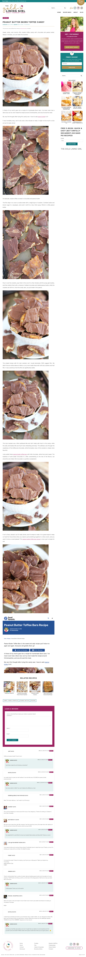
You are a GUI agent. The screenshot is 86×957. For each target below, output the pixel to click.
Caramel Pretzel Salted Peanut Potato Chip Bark (22, 694)
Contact (22, 947)
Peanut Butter (24, 700)
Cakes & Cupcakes (39, 947)
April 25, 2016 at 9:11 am (44, 750)
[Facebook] (75, 8)
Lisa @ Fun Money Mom (15, 842)
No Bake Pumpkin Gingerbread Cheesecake (66, 108)
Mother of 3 (12, 819)
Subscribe (72, 67)
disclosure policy (23, 28)
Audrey (10, 806)
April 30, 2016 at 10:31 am (42, 782)
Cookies (36, 943)
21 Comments (26, 24)
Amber (10, 871)
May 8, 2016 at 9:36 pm (43, 829)
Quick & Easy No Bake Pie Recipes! (13, 1)
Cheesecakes (52, 945)
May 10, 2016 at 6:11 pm (44, 911)
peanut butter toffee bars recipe (31, 539)
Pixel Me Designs (41, 954)
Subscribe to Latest (74, 948)
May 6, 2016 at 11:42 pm (44, 841)
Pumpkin (51, 949)
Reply (51, 750)
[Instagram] (81, 8)
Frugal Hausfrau (13, 895)
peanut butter (41, 116)
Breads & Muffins (53, 943)
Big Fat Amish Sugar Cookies (77, 108)
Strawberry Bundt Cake (66, 93)
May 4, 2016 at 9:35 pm (44, 806)
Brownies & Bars (38, 949)
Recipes (33, 700)
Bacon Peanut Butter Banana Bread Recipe (48, 694)
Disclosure (22, 949)
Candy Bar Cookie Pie (9, 693)
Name (8, 728)
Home (21, 943)
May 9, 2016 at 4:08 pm (44, 895)
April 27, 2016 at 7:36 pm (43, 759)
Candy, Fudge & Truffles (11, 700)
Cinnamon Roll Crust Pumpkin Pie (77, 122)
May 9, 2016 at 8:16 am (44, 870)
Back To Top (82, 954)
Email (8, 734)
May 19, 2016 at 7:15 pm (43, 923)
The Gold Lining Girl (14, 8)
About (21, 945)
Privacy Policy (28, 954)
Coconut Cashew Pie (66, 122)
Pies (35, 945)
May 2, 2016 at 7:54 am (44, 794)
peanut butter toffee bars (20, 454)
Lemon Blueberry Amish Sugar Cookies (77, 93)
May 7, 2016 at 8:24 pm (44, 854)
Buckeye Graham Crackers (35, 694)
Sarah (12, 760)
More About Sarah (72, 47)
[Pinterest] (78, 8)
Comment (9, 715)
